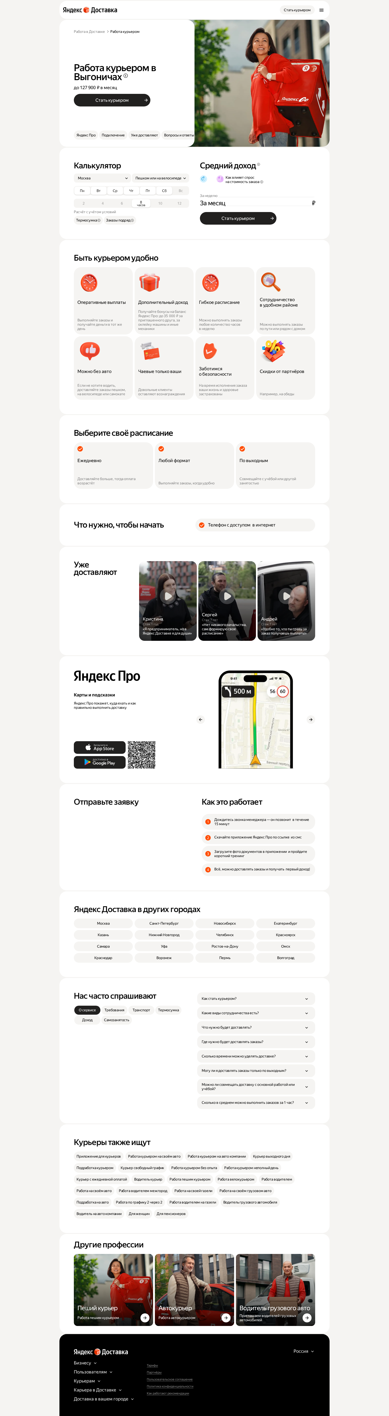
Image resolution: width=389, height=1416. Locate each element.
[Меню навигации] (321, 9)
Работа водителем (277, 1179)
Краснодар (103, 958)
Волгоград (285, 958)
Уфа (164, 946)
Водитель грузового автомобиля (250, 1202)
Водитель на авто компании (99, 1214)
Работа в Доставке (89, 31)
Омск (285, 946)
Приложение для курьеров (99, 1156)
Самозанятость (116, 1020)
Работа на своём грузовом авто (245, 1191)
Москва (103, 923)
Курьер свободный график (142, 1168)
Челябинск (225, 935)
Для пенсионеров (171, 1214)
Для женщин (139, 1214)
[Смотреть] (168, 601)
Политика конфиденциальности (170, 1386)
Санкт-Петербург (164, 923)
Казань (103, 935)
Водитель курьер (148, 1179)
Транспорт (141, 1010)
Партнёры (154, 1372)
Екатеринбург (285, 923)
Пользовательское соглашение (170, 1379)
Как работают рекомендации (168, 1393)
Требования (114, 1010)
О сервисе (87, 1010)
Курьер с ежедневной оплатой (102, 1179)
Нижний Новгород (164, 935)
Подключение (113, 135)
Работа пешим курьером (190, 1179)
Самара (103, 946)
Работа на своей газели (193, 1191)
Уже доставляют (144, 135)
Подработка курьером (95, 1168)
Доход (87, 1020)
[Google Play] (100, 762)
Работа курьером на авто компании (217, 1156)
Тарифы (152, 1365)
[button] (256, 998)
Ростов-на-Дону (225, 946)
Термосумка (168, 1010)
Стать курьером (297, 10)
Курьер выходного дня (271, 1156)
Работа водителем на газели (193, 1202)
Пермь (224, 958)
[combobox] (100, 178)
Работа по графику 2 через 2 (139, 1202)
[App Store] (100, 747)
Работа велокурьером (236, 1179)
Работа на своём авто (94, 1191)
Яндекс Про (86, 135)
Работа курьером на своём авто (154, 1156)
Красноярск (285, 935)
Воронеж (164, 958)
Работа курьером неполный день (251, 1168)
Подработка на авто (93, 1202)
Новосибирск (225, 923)
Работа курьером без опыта (194, 1168)
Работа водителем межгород (143, 1191)
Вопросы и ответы (179, 135)
